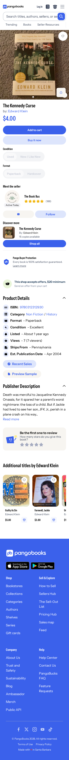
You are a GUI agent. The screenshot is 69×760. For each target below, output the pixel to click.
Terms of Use (25, 744)
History (51, 314)
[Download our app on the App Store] (17, 566)
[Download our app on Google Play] (42, 565)
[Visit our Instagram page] (34, 729)
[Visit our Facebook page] (18, 729)
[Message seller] (18, 214)
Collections (14, 594)
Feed (43, 630)
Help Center (48, 658)
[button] (34, 298)
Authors (12, 609)
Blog (9, 686)
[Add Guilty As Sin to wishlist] (24, 480)
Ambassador (15, 694)
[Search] (61, 16)
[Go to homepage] (13, 7)
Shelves (11, 617)
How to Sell (47, 586)
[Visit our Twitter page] (26, 729)
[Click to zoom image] (34, 65)
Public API (13, 710)
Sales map (46, 622)
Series (10, 625)
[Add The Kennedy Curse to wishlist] (63, 36)
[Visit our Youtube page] (42, 729)
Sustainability (16, 678)
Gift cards (13, 633)
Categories (14, 602)
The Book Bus (32, 196)
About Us (13, 658)
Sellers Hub (47, 594)
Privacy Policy (44, 744)
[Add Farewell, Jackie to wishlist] (54, 480)
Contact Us (47, 665)
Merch (11, 702)
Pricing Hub (48, 614)
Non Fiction (34, 314)
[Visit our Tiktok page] (50, 729)
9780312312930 (31, 307)
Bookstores (14, 586)
